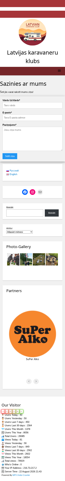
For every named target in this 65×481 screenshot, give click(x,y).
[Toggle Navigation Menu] (59, 71)
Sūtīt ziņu (10, 156)
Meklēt (9, 207)
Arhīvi (9, 228)
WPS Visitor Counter (21, 475)
